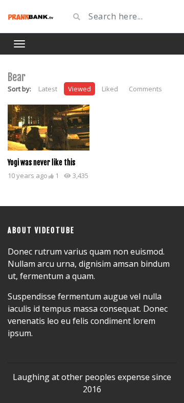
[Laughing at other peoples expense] (31, 16)
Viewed (79, 88)
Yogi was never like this (41, 162)
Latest (47, 88)
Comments (145, 88)
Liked (110, 88)
